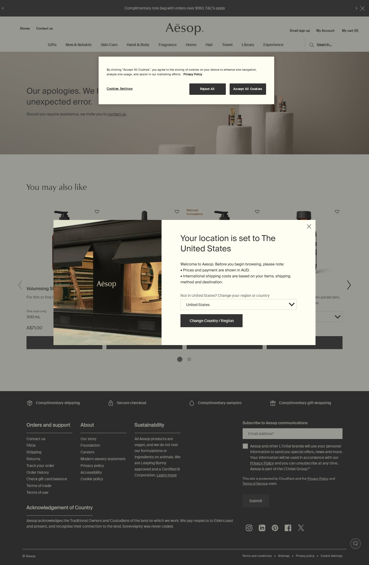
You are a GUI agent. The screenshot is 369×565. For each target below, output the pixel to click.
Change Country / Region (212, 320)
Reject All (207, 89)
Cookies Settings (120, 89)
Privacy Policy (192, 74)
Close (309, 226)
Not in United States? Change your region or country (225, 295)
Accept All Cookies (247, 89)
